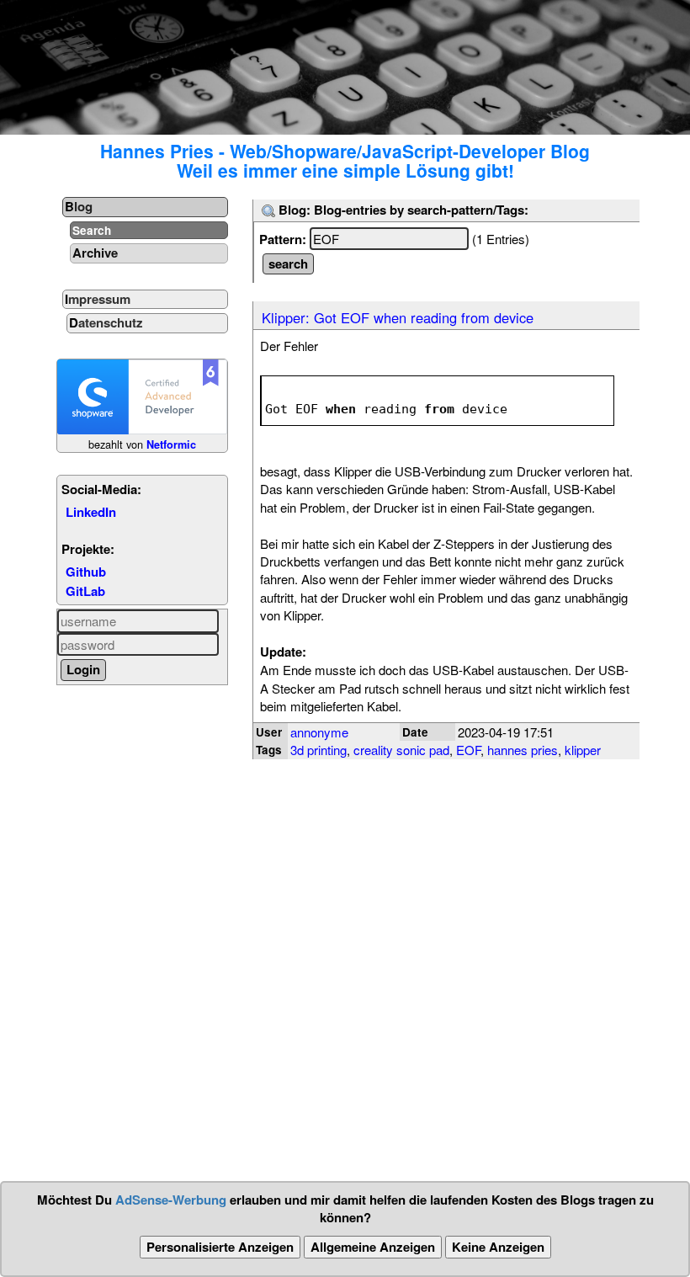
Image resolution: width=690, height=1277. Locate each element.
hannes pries (522, 749)
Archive (95, 252)
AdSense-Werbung (170, 1199)
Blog (79, 206)
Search (91, 230)
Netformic (171, 444)
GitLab (85, 591)
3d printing (318, 749)
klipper (583, 749)
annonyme (319, 732)
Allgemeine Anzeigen (372, 1246)
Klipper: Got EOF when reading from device (397, 317)
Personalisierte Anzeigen (220, 1246)
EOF (468, 749)
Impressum (97, 299)
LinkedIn (91, 512)
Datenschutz (106, 322)
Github (86, 571)
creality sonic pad (401, 749)
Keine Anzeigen (498, 1246)
